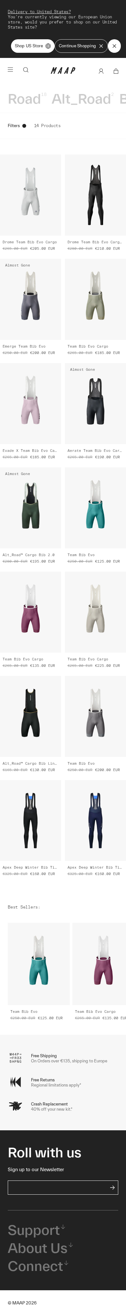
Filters (14, 125)
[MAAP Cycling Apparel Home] (63, 72)
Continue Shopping (77, 45)
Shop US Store (29, 45)
